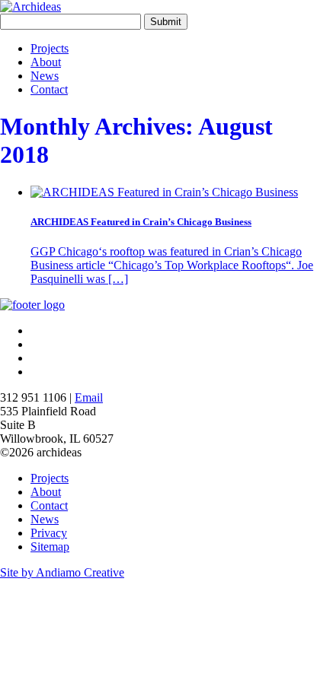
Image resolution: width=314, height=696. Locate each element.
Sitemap (49, 546)
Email (89, 397)
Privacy (48, 532)
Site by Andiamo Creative (62, 572)
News (44, 75)
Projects (49, 48)
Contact (49, 89)
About (45, 62)
